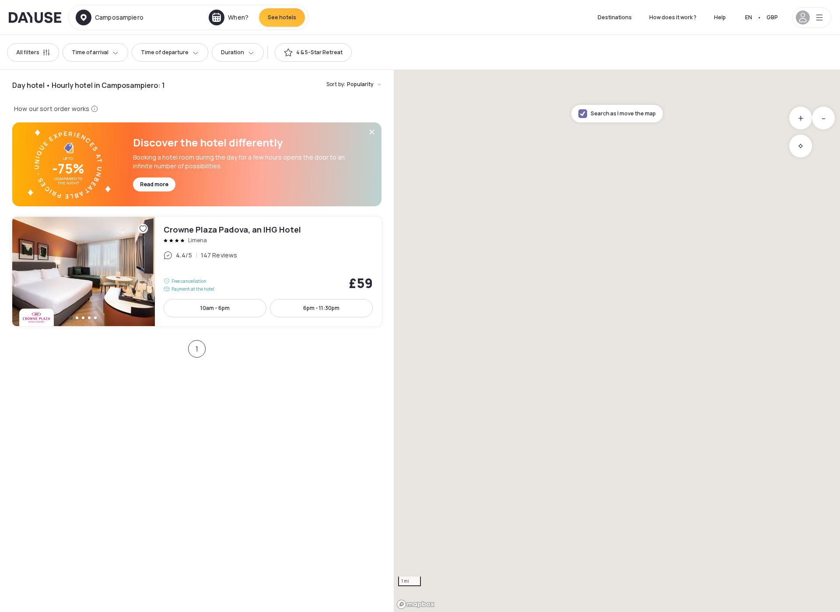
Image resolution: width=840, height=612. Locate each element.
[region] (617, 341)
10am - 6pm (215, 308)
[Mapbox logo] (415, 604)
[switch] (313, 52)
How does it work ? (672, 17)
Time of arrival (90, 52)
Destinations (615, 17)
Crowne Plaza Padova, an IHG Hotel (197, 271)
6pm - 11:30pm (321, 308)
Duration (232, 52)
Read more (154, 184)
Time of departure (165, 52)
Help (720, 17)
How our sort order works (51, 108)
